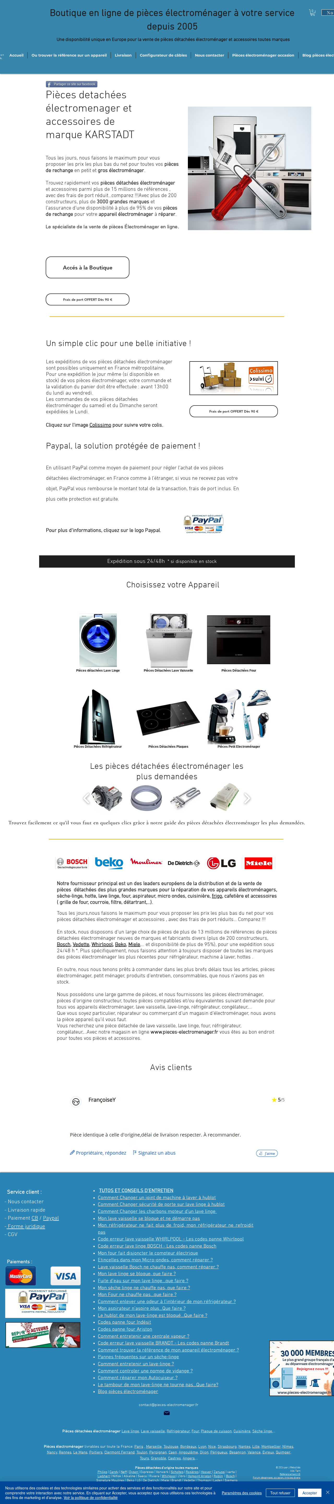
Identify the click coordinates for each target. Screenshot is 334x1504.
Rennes (65, 1452)
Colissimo (100, 425)
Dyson (134, 1472)
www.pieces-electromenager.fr (184, 1032)
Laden (218, 1480)
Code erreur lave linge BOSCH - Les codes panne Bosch (157, 1246)
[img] (72, 863)
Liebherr (104, 1476)
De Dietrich (151, 1480)
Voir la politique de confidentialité (91, 1497)
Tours (144, 1458)
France (121, 478)
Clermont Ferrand (119, 1452)
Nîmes (287, 1446)
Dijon (204, 1452)
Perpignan (158, 1452)
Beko (120, 945)
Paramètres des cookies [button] (242, 1492)
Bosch (63, 945)
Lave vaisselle (153, 1431)
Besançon (237, 1452)
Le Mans (80, 1452)
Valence (254, 1452)
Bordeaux (188, 1446)
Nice (212, 1446)
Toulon (141, 1452)
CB (35, 1218)
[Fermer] (328, 1492)
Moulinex (117, 1480)
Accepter (309, 1492)
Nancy (52, 1452)
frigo (217, 896)
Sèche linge (262, 1431)
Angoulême (188, 1452)
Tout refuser (280, 1492)
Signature (103, 1480)
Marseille (154, 1446)
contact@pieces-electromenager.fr (168, 1405)
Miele (134, 945)
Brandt (176, 1480)
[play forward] (247, 798)
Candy (114, 1472)
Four (195, 1431)
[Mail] (167, 1413)
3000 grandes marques (123, 202)
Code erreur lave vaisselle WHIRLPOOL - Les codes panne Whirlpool (171, 1239)
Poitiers (96, 1452)
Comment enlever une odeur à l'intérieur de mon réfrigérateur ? (167, 1302)
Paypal (51, 1218)
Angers (189, 1458)
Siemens (231, 1480)
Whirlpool (102, 945)
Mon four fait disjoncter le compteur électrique (148, 1253)
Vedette (81, 945)
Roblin (218, 1476)
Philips (102, 1472)
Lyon (202, 1446)
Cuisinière (242, 1431)
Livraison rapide (26, 1210)
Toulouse (171, 1446)
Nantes (244, 1446)
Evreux (268, 1452)
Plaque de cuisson (216, 1431)
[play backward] (86, 798)
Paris (138, 1446)
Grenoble (158, 1458)
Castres (174, 1458)
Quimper (283, 1452)
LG (139, 1480)
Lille (256, 1446)
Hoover (206, 1472)
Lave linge (130, 1431)
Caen (173, 1452)
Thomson (204, 1480)
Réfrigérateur (178, 1431)
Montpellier (271, 1446)
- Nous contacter (24, 1202)
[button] (313, 12)
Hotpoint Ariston (199, 1476)
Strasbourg (227, 1446)
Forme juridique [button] (26, 1226)
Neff (124, 1472)
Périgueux (219, 1452)
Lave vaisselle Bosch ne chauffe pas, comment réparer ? (158, 1267)
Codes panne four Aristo (124, 1330)
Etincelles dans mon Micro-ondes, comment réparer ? (155, 1260)
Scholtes (177, 1472)
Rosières (192, 1472)
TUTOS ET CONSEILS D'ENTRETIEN (136, 1191)
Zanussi (219, 1472)
